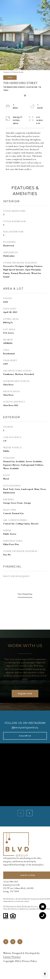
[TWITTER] (19, 941)
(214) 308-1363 (10, 881)
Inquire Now (25, 693)
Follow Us (25, 736)
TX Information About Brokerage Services (20, 906)
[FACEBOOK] (5, 941)
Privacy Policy (29, 961)
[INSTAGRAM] (12, 941)
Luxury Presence (12, 956)
